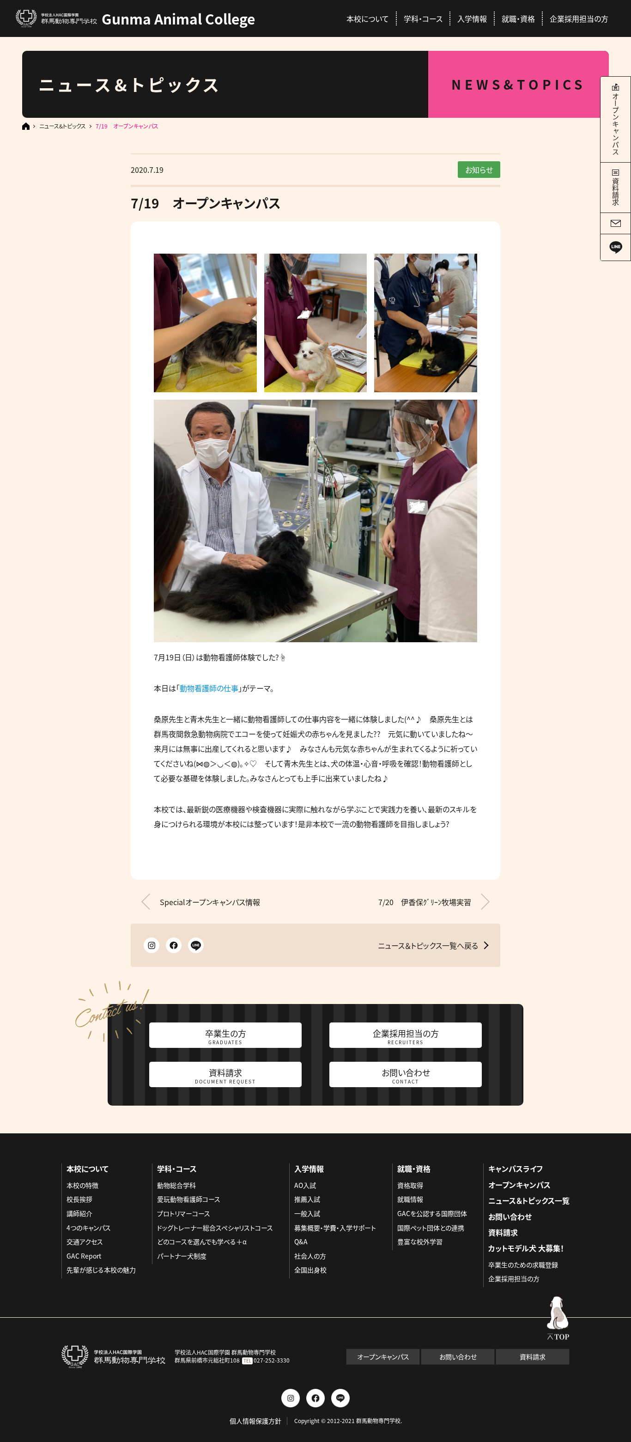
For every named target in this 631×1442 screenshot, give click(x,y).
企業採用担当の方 (579, 18)
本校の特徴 (82, 1185)
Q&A (301, 1241)
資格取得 (410, 1185)
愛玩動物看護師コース (188, 1199)
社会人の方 (310, 1255)
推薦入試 (307, 1199)
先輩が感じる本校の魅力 (101, 1269)
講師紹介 (79, 1213)
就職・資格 (518, 18)
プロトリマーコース (183, 1213)
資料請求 (225, 1075)
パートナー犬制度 (181, 1255)
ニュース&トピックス (62, 126)
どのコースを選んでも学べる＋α (202, 1241)
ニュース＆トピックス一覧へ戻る (428, 945)
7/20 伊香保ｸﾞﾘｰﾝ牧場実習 (424, 901)
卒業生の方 (225, 1036)
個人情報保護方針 (255, 1421)
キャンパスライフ (515, 1168)
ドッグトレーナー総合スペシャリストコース (215, 1227)
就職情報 (410, 1199)
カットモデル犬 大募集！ (526, 1247)
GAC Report (84, 1255)
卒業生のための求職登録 (523, 1264)
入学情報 (472, 18)
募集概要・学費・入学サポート (335, 1227)
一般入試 (307, 1213)
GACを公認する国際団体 (432, 1213)
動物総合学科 (176, 1185)
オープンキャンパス (519, 1184)
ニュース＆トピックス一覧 (529, 1200)
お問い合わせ (406, 1075)
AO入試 (305, 1185)
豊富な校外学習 (420, 1241)
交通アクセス (85, 1241)
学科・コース (423, 18)
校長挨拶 (79, 1199)
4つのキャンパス (89, 1227)
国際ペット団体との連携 (430, 1227)
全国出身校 (310, 1269)
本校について (367, 18)
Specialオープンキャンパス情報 (210, 901)
